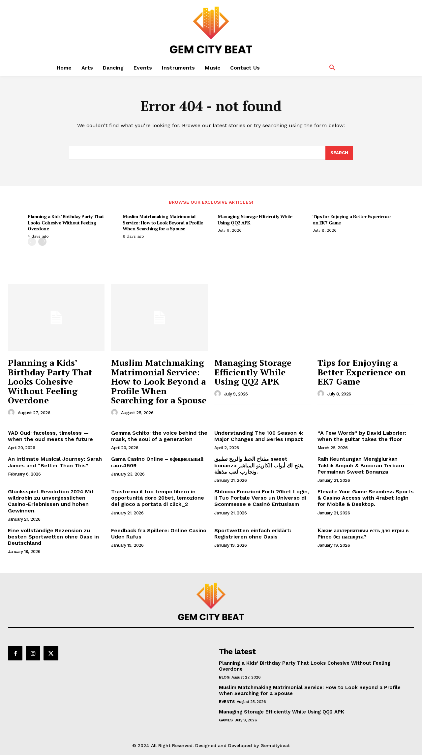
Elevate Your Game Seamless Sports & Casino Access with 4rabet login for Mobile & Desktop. (365, 497)
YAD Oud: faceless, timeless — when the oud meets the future (50, 436)
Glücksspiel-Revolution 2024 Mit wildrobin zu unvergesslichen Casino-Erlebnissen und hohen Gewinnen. (51, 501)
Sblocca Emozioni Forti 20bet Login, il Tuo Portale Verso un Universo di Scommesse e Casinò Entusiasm (261, 497)
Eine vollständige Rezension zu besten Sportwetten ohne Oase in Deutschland (53, 536)
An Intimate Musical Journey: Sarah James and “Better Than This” (55, 462)
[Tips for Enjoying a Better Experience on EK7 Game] (365, 317)
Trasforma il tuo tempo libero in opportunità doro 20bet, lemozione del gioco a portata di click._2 (157, 497)
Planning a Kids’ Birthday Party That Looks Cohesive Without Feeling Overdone (66, 222)
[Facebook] (15, 653)
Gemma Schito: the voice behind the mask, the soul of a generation (159, 436)
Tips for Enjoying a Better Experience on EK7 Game (352, 219)
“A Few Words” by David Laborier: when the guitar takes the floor (361, 436)
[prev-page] (32, 242)
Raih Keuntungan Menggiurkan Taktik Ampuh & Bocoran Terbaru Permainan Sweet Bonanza (360, 465)
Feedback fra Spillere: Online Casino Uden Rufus (158, 533)
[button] (332, 68)
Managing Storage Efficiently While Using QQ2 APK (255, 219)
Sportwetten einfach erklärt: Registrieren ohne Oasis (252, 533)
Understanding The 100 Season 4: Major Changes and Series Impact (258, 436)
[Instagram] (33, 653)
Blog (224, 677)
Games (226, 720)
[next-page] (42, 242)
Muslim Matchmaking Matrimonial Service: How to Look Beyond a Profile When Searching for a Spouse (163, 222)
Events (226, 701)
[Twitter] (51, 653)
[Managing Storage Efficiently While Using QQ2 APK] (262, 317)
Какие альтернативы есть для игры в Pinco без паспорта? (363, 533)
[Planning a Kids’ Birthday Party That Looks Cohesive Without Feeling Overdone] (56, 317)
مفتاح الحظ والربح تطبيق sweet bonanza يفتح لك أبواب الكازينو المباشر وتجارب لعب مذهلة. (258, 465)
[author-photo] (12, 412)
